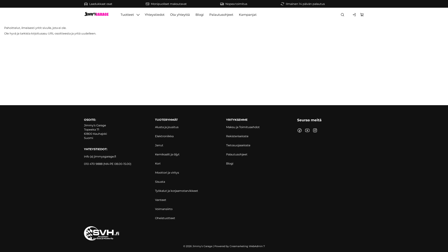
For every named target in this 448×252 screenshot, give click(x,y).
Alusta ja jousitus (166, 127)
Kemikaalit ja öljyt (167, 154)
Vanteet (160, 200)
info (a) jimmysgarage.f (99, 156)
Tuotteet (127, 15)
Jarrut (159, 145)
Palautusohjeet (221, 15)
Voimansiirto (164, 209)
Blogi (199, 15)
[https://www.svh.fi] (224, 233)
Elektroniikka (164, 136)
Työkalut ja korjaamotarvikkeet (176, 190)
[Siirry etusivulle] (96, 15)
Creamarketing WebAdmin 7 (247, 246)
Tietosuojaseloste (238, 145)
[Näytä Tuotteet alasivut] (138, 14)
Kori (157, 163)
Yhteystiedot (154, 15)
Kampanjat (248, 15)
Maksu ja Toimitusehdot (243, 127)
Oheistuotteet (165, 218)
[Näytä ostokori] (362, 15)
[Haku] (342, 15)
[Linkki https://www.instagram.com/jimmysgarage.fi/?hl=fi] (315, 130)
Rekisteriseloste (237, 136)
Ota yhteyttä (180, 15)
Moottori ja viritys (167, 172)
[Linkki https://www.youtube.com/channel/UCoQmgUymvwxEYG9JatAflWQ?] (307, 130)
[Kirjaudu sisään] (354, 15)
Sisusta (160, 181)
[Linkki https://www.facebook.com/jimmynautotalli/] (299, 130)
